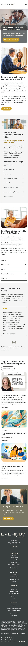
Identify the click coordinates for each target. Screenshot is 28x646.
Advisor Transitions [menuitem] (14, 595)
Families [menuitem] (14, 574)
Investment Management (10, 178)
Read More (4, 407)
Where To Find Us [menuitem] (14, 591)
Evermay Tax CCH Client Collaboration (9, 641)
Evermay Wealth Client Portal (7, 637)
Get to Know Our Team (10, 39)
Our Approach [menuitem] (14, 589)
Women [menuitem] (14, 577)
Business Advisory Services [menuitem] (14, 564)
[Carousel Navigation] (14, 342)
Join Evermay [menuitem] (14, 596)
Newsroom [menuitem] (14, 606)
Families (3, 260)
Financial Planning (9, 169)
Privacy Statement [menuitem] (14, 613)
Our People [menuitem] (14, 587)
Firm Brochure (15, 624)
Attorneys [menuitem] (14, 581)
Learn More (6, 108)
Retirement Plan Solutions (11, 187)
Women (3, 269)
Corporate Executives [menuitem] (14, 579)
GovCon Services (8, 196)
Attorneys (4, 278)
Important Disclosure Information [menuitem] (14, 608)
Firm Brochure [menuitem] (14, 612)
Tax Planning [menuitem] (14, 559)
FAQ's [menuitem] (14, 598)
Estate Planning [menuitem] (14, 555)
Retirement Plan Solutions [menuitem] (14, 566)
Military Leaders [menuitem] (14, 576)
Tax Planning (7, 174)
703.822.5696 (15, 546)
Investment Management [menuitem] (14, 560)
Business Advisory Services (11, 192)
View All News (7, 368)
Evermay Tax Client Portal (7, 639)
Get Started (7, 518)
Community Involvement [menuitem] (14, 593)
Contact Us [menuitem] (14, 605)
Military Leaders (5, 265)
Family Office (7, 183)
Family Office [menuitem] (14, 562)
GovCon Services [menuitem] (14, 567)
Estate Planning (8, 165)
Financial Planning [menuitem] (14, 557)
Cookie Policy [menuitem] (14, 615)
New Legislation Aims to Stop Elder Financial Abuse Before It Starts (13, 396)
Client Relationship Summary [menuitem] (14, 610)
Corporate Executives (7, 274)
